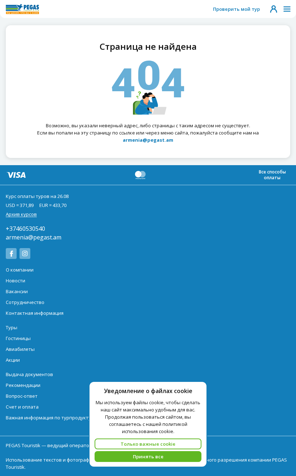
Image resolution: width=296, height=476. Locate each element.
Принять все (148, 456)
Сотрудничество (25, 302)
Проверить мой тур (236, 9)
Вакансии (17, 291)
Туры (11, 327)
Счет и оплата (22, 407)
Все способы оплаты (272, 175)
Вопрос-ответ (22, 396)
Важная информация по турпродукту (48, 417)
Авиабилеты (20, 349)
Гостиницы (18, 338)
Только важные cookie (148, 444)
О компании (20, 269)
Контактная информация (35, 313)
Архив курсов (21, 214)
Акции (13, 360)
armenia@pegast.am (33, 237)
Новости (15, 280)
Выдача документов (29, 374)
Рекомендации (23, 385)
